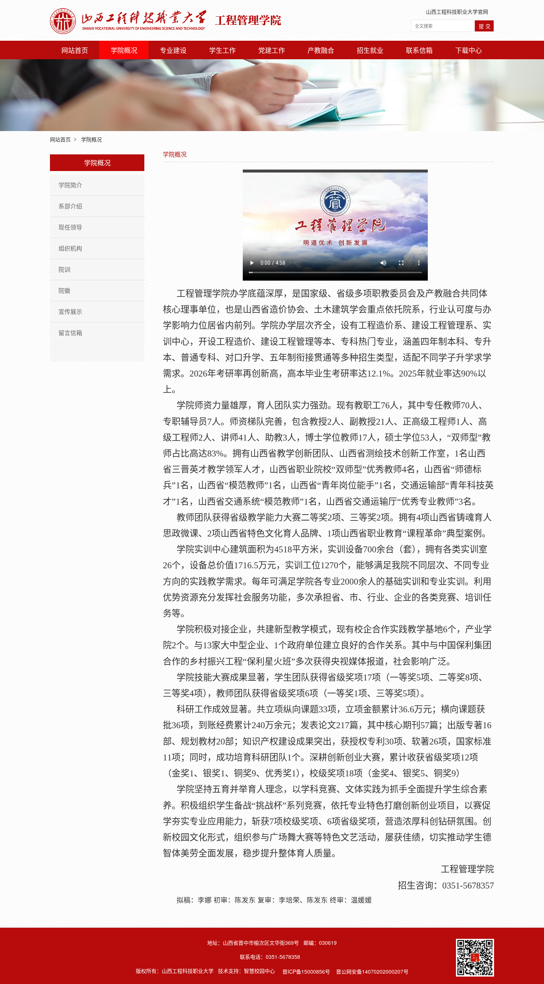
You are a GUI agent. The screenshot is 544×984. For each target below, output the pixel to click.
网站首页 (74, 50)
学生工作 (222, 50)
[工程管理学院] (165, 12)
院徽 (64, 290)
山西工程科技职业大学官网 (457, 11)
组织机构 (70, 248)
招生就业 (370, 50)
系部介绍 (70, 206)
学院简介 (70, 185)
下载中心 (468, 50)
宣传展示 (70, 311)
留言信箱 (70, 332)
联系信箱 (419, 50)
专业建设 (173, 50)
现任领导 (70, 227)
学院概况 (124, 50)
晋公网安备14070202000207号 (372, 971)
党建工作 (271, 50)
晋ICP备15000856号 (306, 971)
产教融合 (321, 50)
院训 (64, 269)
